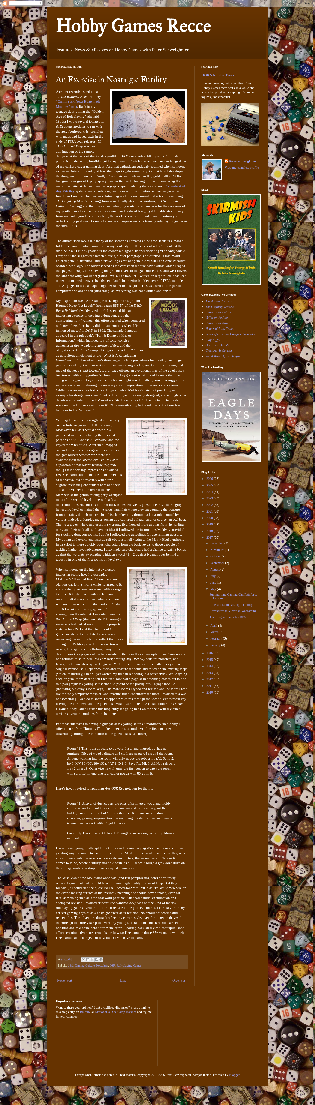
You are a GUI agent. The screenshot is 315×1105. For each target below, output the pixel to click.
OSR (112, 965)
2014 (210, 666)
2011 (210, 686)
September (217, 563)
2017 (210, 537)
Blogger (234, 1075)
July (213, 576)
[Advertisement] (215, 730)
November (217, 550)
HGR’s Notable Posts (217, 75)
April (214, 625)
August (215, 569)
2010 (210, 692)
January (215, 645)
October (216, 556)
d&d (70, 965)
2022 (210, 505)
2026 (210, 478)
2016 (210, 653)
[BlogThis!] (88, 959)
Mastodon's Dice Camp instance (115, 1012)
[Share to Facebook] (96, 959)
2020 (210, 518)
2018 (210, 531)
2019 (210, 524)
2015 (210, 659)
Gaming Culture (85, 965)
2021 (210, 511)
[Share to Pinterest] (101, 959)
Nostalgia (102, 965)
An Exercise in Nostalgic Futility (231, 605)
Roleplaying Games (129, 965)
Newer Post (64, 980)
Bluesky (85, 1012)
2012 (210, 679)
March (215, 632)
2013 (210, 673)
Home (122, 980)
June (213, 582)
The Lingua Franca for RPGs (228, 617)
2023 (210, 498)
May (213, 589)
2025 (210, 485)
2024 (210, 492)
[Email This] (83, 959)
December (217, 543)
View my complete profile (242, 167)
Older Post (179, 980)
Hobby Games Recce (133, 25)
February (216, 638)
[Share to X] (92, 959)
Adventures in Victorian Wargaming (232, 611)
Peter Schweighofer (242, 161)
